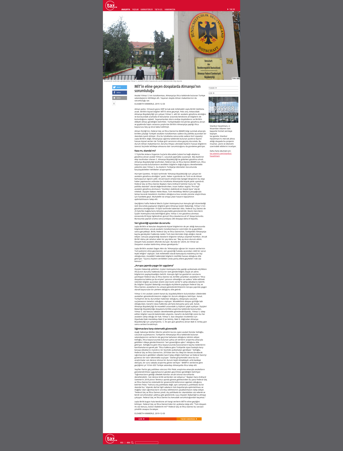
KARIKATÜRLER (147, 9)
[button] (119, 87)
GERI (210, 93)
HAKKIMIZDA (170, 9)
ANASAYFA (125, 9)
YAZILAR (135, 9)
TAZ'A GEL (159, 9)
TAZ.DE (232, 9)
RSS (121, 442)
